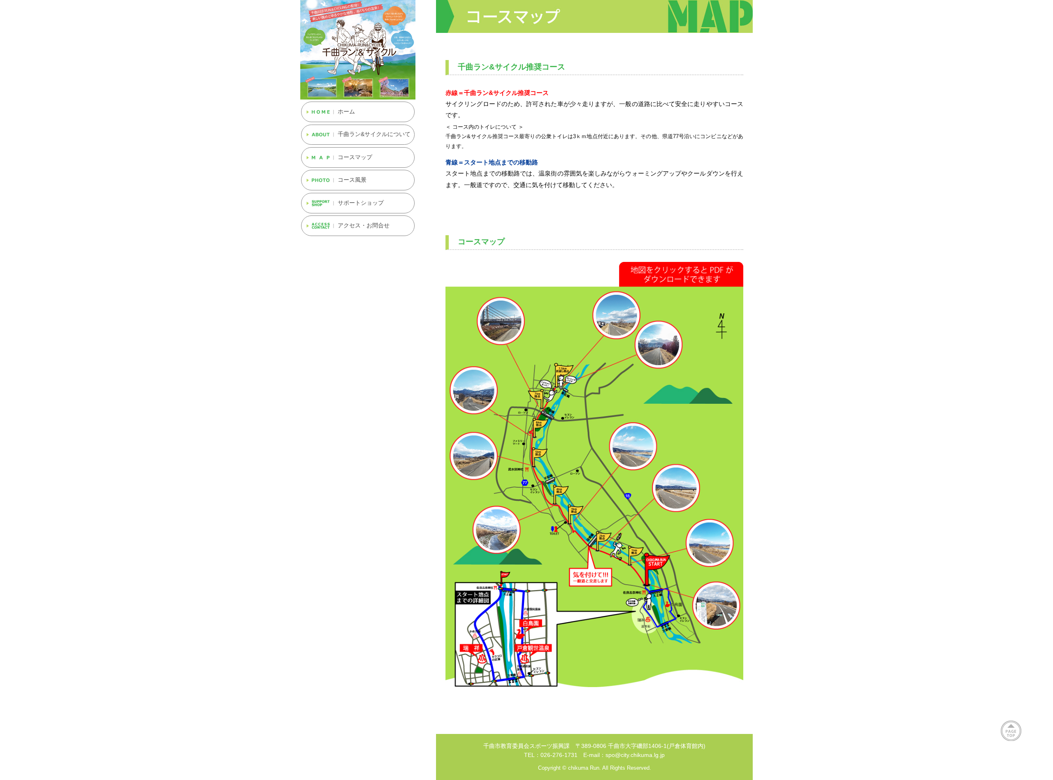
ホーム (346, 112)
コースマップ (355, 157)
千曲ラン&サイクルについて (374, 134)
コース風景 (352, 180)
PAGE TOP (1011, 730)
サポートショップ (361, 203)
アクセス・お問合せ (364, 225)
